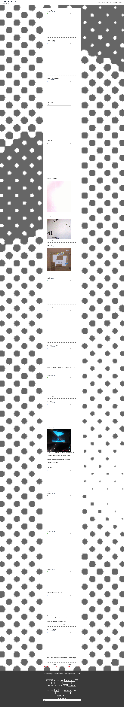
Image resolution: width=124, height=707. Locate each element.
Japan (77, 680)
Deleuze (61, 677)
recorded (61, 690)
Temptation (50, 307)
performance (57, 687)
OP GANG (49, 374)
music (56, 685)
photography (63, 687)
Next (79, 666)
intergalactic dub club (70, 680)
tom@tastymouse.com (61, 674)
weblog (48, 246)
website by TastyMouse (69, 674)
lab (53, 682)
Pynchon (52, 690)
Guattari (62, 680)
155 (60, 666)
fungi (58, 680)
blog (48, 11)
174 (69, 666)
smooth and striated (60, 692)
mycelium (60, 685)
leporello (57, 682)
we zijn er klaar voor (52, 629)
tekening (59, 695)
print (48, 690)
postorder (49, 245)
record (56, 690)
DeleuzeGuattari (68, 677)
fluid (54, 680)
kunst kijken (49, 682)
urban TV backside (52, 102)
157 (65, 666)
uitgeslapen (50, 10)
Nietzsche (65, 685)
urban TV (49, 140)
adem (45, 677)
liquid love (75, 682)
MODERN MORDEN (52, 178)
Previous (45, 666)
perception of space (50, 687)
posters (77, 687)
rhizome (74, 690)
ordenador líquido (72, 685)
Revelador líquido (67, 690)
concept (49, 216)
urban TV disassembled (53, 78)
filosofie (78, 677)
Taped (48, 277)
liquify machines (51, 685)
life (60, 682)
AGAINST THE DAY (9, 2)
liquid (64, 682)
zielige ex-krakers (51, 425)
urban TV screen (51, 40)
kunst (50, 11)
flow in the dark (49, 680)
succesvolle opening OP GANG (55, 592)
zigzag (64, 695)
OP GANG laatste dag (52, 345)
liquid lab (69, 682)
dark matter (56, 677)
